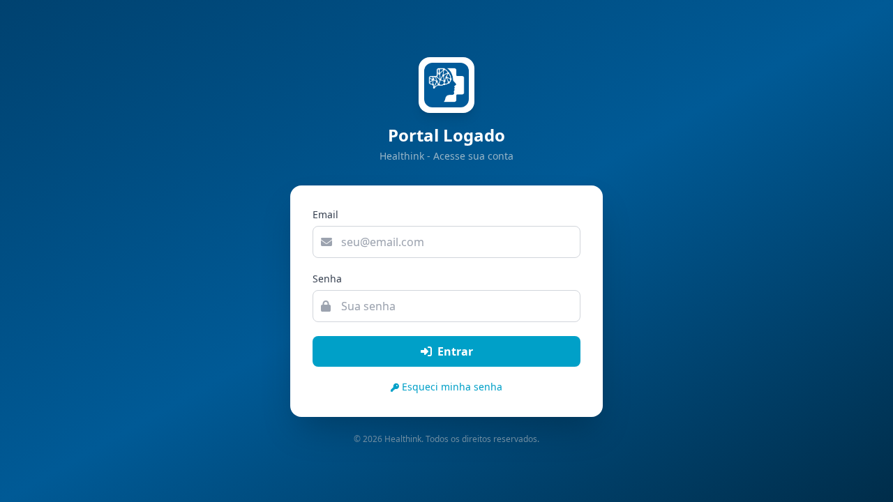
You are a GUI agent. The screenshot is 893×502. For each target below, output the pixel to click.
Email (325, 214)
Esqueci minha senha (452, 386)
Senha (327, 278)
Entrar (455, 351)
